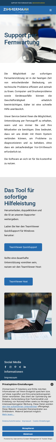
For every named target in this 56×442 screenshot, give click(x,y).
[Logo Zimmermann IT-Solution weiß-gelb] (16, 7)
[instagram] (10, 367)
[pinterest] (15, 367)
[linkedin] (25, 367)
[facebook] (5, 367)
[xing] (20, 367)
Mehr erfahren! (38, 3)
